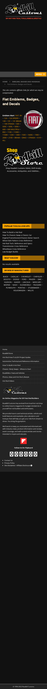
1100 (10, 132)
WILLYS (31, 290)
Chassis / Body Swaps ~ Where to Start (17, 369)
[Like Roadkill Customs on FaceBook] (11, 455)
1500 (24, 135)
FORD (24, 279)
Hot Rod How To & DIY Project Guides (16, 357)
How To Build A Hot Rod (11, 365)
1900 (37, 135)
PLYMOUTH (10, 288)
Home (5, 349)
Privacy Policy (9, 463)
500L (11, 126)
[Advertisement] (23, 46)
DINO (24, 137)
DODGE (16, 279)
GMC (40, 279)
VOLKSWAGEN (19, 290)
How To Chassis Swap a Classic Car (17, 235)
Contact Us (8, 460)
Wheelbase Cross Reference (14, 249)
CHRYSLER (37, 276)
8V (21, 115)
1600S (30, 135)
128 (4, 121)
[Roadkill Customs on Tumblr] (26, 455)
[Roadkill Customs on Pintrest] (21, 455)
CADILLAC (15, 276)
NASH (15, 285)
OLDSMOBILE (25, 285)
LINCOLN (26, 282)
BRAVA (17, 137)
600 (4, 129)
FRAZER (32, 279)
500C (5, 126)
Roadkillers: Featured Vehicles (14, 373)
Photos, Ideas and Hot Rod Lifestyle (16, 377)
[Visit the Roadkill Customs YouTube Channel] (35, 455)
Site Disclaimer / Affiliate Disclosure (17, 465)
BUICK (5, 276)
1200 (12, 135)
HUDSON (8, 282)
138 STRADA (9, 124)
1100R (5, 135)
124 (5, 118)
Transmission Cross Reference (15, 246)
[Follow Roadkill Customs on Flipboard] (23, 443)
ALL (4, 140)
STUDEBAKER (33, 288)
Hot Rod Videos (8, 381)
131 (9, 121)
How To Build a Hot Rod (12, 232)
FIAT (17, 115)
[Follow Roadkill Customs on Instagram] (16, 455)
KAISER (17, 282)
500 (17, 124)
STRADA (31, 137)
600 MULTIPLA (13, 129)
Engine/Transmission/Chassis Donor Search (21, 238)
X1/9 (39, 137)
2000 (5, 137)
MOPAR (7, 285)
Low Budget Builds (10, 252)
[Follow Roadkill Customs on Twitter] (30, 455)
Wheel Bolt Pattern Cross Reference (17, 240)
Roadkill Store (8, 353)
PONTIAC (21, 288)
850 (4, 132)
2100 (11, 137)
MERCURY (37, 282)
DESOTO (7, 279)
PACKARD (37, 285)
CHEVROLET (26, 276)
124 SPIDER (13, 118)
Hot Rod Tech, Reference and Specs (17, 243)
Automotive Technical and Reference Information (21, 361)
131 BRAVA (17, 121)
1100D (16, 132)
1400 (18, 135)
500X (17, 126)
